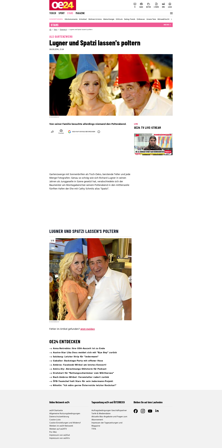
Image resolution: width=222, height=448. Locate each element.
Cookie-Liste (55, 419)
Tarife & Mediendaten (101, 413)
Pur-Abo (53, 432)
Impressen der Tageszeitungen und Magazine (106, 424)
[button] (138, 151)
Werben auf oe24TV (58, 429)
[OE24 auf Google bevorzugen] (98, 131)
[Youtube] (150, 411)
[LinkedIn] (157, 411)
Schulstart (83, 19)
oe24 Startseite (56, 410)
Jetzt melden (87, 329)
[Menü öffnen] (171, 13)
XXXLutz (119, 19)
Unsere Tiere (151, 19)
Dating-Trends (129, 19)
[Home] (50, 30)
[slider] (146, 151)
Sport (62, 13)
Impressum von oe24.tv (59, 438)
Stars (70, 13)
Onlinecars (141, 19)
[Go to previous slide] (49, 279)
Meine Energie (108, 19)
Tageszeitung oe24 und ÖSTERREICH (108, 402)
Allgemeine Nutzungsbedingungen (64, 413)
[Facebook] (136, 411)
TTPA (93, 429)
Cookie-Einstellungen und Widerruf (65, 423)
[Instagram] (143, 411)
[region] (90, 280)
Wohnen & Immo (95, 19)
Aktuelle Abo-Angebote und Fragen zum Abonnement (109, 418)
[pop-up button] (164, 151)
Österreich (63, 30)
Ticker (52, 13)
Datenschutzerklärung (59, 416)
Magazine (80, 13)
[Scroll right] (171, 19)
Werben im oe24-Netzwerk (61, 426)
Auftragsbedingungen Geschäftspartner (109, 410)
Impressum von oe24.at (59, 435)
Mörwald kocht (163, 19)
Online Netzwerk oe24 (59, 402)
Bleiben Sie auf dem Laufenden (148, 402)
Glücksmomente (71, 19)
